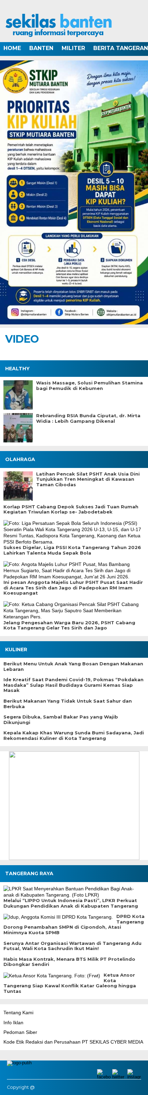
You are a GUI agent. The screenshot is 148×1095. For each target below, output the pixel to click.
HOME (12, 48)
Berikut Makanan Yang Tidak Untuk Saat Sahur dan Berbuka (67, 703)
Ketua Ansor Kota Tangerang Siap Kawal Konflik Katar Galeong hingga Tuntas (69, 983)
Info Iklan (13, 1022)
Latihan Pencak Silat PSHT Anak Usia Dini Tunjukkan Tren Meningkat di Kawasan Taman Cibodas (88, 479)
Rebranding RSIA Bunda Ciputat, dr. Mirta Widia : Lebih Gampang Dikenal (88, 418)
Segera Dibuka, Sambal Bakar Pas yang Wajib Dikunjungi (60, 719)
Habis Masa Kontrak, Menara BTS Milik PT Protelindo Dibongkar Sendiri (69, 962)
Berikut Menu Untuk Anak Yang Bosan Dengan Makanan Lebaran (73, 666)
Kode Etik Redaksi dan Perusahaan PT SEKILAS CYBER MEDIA (73, 1042)
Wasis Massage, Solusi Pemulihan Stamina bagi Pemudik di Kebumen (89, 385)
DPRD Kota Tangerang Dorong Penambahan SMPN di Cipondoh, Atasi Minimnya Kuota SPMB (74, 924)
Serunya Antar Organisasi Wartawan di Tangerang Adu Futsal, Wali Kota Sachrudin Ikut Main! (72, 946)
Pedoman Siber (20, 1032)
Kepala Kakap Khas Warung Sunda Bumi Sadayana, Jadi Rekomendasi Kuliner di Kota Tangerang (73, 735)
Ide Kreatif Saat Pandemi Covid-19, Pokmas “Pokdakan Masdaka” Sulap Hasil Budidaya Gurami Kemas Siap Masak (73, 685)
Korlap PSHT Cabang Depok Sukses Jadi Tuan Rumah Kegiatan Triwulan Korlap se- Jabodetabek (70, 509)
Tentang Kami (18, 1012)
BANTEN (41, 48)
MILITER (73, 48)
